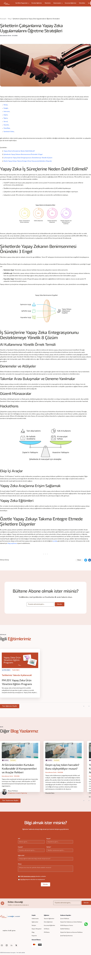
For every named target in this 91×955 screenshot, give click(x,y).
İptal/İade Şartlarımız (66, 935)
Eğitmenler (35, 922)
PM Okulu (47, 932)
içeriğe (55, 541)
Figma (6, 118)
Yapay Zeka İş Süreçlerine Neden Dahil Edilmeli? (19, 151)
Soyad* (48, 838)
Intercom (7, 111)
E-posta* (20, 847)
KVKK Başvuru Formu (66, 925)
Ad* (19, 838)
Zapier (6, 115)
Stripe (6, 105)
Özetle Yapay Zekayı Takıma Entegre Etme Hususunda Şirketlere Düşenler (28, 161)
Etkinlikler (82, 3)
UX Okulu (46, 928)
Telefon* (48, 847)
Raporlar (34, 935)
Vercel (6, 121)
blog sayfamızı (12, 543)
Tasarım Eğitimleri (49, 918)
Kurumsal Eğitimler (70, 3)
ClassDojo (7, 128)
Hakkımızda (35, 918)
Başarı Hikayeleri (36, 928)
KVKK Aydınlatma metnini (27, 876)
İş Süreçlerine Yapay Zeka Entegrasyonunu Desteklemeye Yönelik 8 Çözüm (28, 157)
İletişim (34, 925)
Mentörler (48, 3)
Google (6, 108)
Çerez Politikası (64, 918)
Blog (9, 18)
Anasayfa (3, 18)
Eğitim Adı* (21, 855)
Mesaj (19, 864)
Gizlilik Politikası (65, 928)
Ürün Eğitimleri (48, 922)
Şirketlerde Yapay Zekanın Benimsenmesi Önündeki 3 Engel (23, 154)
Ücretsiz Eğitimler (36, 3)
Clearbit (6, 125)
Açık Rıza (22, 879)
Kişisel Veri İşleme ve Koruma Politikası (71, 932)
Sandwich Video (9, 131)
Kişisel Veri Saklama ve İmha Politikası (71, 922)
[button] (22, 3)
